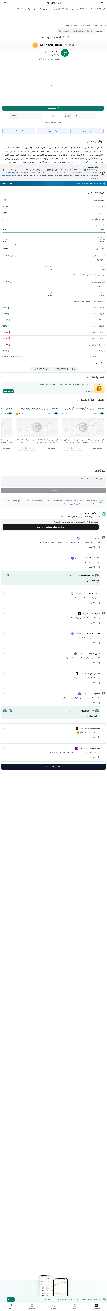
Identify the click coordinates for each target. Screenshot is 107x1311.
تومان (67, 115)
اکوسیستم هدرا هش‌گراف (41, 368)
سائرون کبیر (95, 673)
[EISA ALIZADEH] (103, 558)
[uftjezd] (103, 613)
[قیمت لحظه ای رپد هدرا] (35, 45)
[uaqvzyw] (103, 538)
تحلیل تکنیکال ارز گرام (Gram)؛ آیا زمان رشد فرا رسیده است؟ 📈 (83, 408)
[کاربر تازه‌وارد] (103, 748)
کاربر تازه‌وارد (95, 748)
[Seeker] (79, 613)
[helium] (66, 575)
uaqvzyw (96, 538)
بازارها (89, 31)
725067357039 (87, 711)
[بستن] (4, 1299)
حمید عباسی (95, 728)
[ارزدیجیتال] (53, 3)
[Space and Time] (76, 748)
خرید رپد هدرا (51, 108)
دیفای (74, 368)
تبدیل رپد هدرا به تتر (53, 122)
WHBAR (14, 115)
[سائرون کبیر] (103, 673)
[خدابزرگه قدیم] (103, 653)
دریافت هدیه (8, 391)
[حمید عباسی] (103, 728)
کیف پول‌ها (64, 31)
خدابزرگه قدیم (94, 653)
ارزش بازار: (56, 9)
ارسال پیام (53, 490)
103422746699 (87, 575)
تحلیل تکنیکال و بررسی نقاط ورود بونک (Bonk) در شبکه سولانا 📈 (37, 408)
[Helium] (78, 538)
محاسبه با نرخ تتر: (53, 59)
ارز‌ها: (103, 9)
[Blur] (77, 728)
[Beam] (75, 653)
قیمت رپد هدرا (99, 200)
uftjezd (97, 613)
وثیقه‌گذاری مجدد (61, 368)
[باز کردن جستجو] (5, 3)
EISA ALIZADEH (93, 558)
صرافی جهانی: (69, 9)
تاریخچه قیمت (78, 31)
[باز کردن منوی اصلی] (102, 3)
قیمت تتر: (91, 9)
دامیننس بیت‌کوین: (30, 9)
